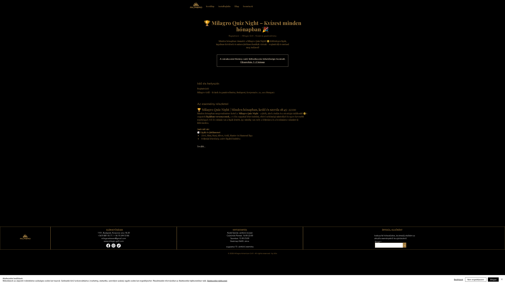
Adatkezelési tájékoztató (217, 280)
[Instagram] (113, 246)
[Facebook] (108, 246)
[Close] (501, 279)
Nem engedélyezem (475, 279)
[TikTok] (119, 246)
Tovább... (201, 146)
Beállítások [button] (458, 279)
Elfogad (493, 279)
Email (377, 242)
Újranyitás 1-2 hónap (252, 62)
